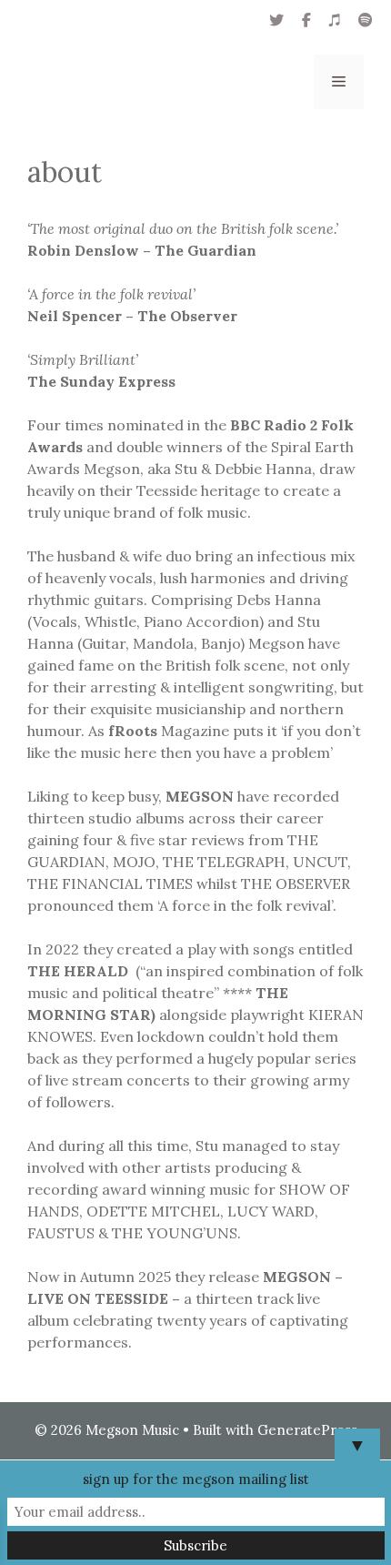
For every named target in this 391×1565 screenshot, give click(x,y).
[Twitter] (276, 20)
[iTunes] (334, 20)
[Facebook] (306, 20)
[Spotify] (365, 20)
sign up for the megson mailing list (196, 1479)
